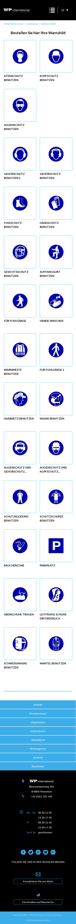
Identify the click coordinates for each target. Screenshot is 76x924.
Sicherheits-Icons (14, 23)
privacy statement (54, 915)
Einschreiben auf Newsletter (38, 902)
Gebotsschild (48, 23)
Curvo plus (32, 23)
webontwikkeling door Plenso (38, 920)
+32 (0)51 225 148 (41, 796)
